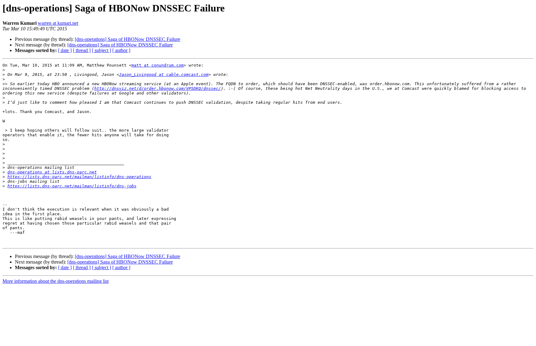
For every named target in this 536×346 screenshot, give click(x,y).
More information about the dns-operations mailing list (55, 281)
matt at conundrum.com (158, 65)
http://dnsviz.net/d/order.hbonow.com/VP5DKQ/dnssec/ (157, 88)
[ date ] (65, 50)
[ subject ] (101, 50)
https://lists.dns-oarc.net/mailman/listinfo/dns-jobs (71, 186)
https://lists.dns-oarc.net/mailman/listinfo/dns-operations (79, 176)
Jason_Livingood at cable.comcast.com (163, 74)
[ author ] (121, 50)
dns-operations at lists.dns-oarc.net (52, 172)
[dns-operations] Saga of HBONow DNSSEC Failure (127, 39)
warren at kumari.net (58, 23)
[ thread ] (82, 50)
